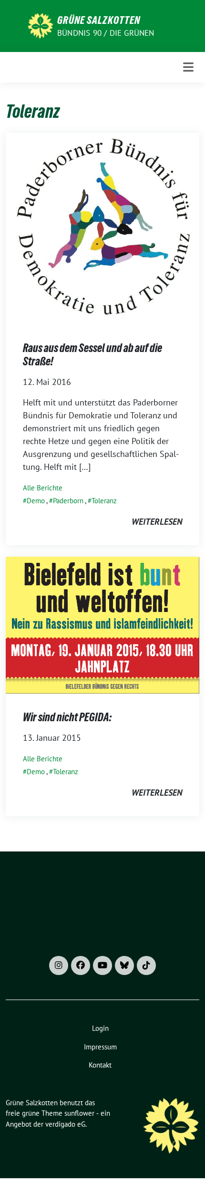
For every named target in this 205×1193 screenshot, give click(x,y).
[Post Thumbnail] (102, 227)
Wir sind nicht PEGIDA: (67, 717)
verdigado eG (65, 1124)
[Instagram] (58, 965)
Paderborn (68, 500)
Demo (36, 500)
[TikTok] (146, 965)
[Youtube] (102, 965)
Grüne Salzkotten (98, 20)
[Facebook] (80, 965)
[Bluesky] (124, 965)
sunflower (79, 1113)
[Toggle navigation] (188, 67)
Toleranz (104, 500)
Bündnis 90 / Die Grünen (105, 33)
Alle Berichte (42, 487)
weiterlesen (157, 521)
